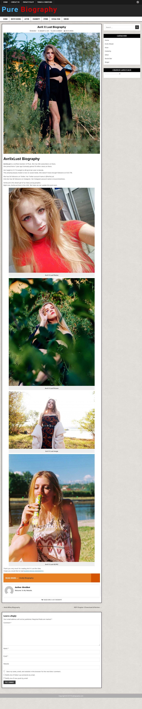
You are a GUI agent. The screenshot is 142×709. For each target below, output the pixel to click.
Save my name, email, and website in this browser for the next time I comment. (33, 671)
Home (5, 2)
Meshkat (33, 31)
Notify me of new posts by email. (16, 678)
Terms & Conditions (44, 2)
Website (6, 664)
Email (5, 656)
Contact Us (15, 2)
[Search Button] (137, 2)
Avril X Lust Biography (51, 27)
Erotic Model (16, 19)
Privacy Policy (28, 2)
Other (45, 19)
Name (6, 648)
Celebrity (36, 19)
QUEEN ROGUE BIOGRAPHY (33, 571)
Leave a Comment (57, 31)
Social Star (55, 19)
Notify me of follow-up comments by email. (20, 675)
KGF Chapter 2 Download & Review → (88, 607)
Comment (7, 623)
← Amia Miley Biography (11, 607)
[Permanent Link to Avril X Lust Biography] (51, 93)
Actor (27, 19)
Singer (66, 19)
